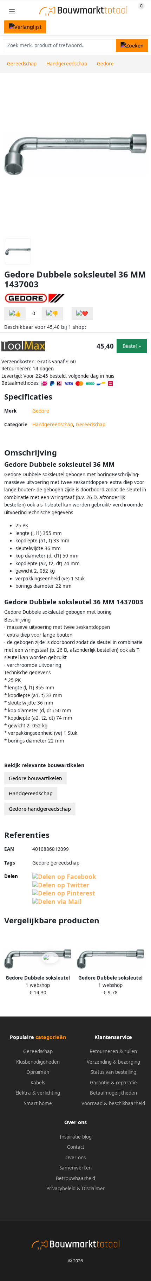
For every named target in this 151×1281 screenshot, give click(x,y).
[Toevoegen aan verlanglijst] (82, 313)
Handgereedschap (52, 424)
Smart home (38, 1103)
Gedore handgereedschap (40, 808)
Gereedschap (90, 424)
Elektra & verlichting (37, 1093)
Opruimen (37, 1072)
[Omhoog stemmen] (15, 313)
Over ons (75, 1157)
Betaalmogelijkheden (113, 1093)
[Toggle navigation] (12, 11)
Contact (75, 1147)
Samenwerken (75, 1168)
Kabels (38, 1082)
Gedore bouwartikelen (35, 778)
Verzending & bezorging (113, 1062)
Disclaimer (93, 1188)
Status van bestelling (113, 1072)
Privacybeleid (61, 1188)
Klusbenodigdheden (38, 1062)
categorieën (50, 1037)
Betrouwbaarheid (75, 1178)
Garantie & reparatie (113, 1082)
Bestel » (132, 346)
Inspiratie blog (76, 1137)
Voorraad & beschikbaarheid (113, 1103)
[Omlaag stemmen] (52, 313)
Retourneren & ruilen (113, 1051)
